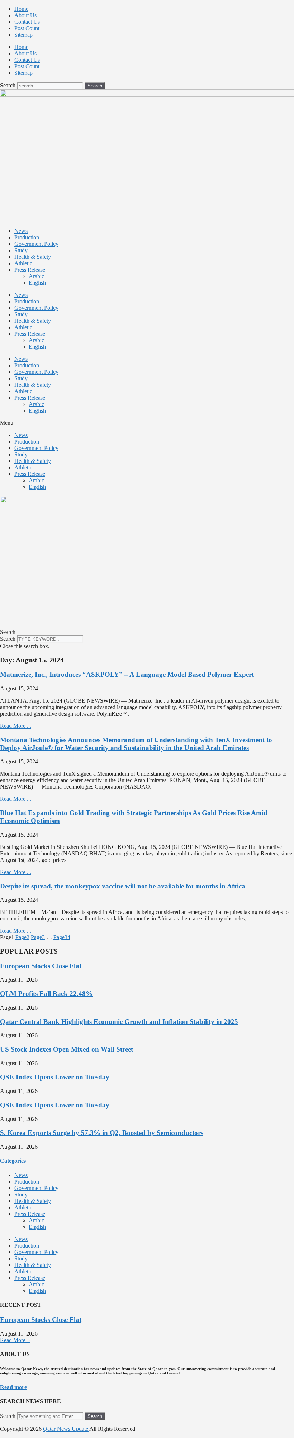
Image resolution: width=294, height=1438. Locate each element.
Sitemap (23, 35)
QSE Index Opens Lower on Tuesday (54, 1077)
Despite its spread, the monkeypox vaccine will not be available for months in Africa (122, 886)
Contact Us (27, 22)
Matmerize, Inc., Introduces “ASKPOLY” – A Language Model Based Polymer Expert (127, 674)
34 (61, 937)
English (37, 283)
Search (7, 85)
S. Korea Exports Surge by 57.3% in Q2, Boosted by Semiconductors (101, 1132)
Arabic (36, 276)
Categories (13, 1161)
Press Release (29, 270)
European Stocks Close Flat (40, 966)
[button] (147, 423)
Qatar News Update (66, 1429)
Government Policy (36, 244)
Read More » (15, 1340)
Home (21, 9)
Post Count (26, 28)
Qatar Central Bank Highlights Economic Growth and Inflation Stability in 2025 (119, 1021)
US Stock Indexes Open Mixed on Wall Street (66, 1049)
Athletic (23, 263)
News (21, 231)
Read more (13, 1387)
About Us (25, 15)
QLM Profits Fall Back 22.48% (46, 993)
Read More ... (15, 726)
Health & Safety (32, 257)
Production (26, 237)
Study (21, 250)
